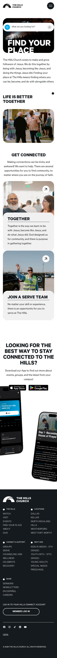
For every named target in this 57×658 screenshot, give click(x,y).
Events (7, 522)
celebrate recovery (9, 564)
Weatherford (39, 529)
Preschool (37, 570)
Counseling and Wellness (12, 556)
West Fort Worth (41, 533)
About (6, 529)
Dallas (35, 514)
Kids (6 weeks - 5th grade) (42, 549)
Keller (35, 518)
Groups (7, 547)
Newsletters (11, 587)
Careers (8, 595)
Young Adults (39, 562)
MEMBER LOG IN (21, 611)
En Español (9, 591)
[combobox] (28, 27)
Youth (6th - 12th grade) (41, 556)
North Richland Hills (40, 524)
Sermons (8, 584)
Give (5, 533)
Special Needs (39, 566)
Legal (5, 635)
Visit (5, 518)
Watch (7, 514)
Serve (6, 551)
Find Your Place (12, 525)
